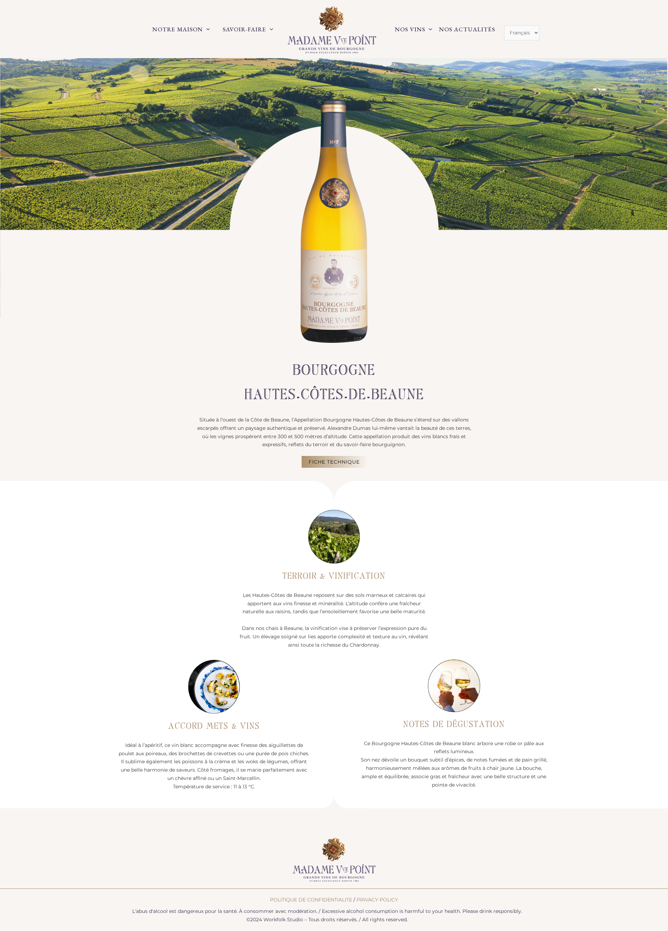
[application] (206, 29)
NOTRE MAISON (177, 29)
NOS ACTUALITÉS (467, 29)
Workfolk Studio (283, 919)
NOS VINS (410, 29)
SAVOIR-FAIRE (244, 29)
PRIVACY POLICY (377, 900)
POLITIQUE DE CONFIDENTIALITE (311, 900)
